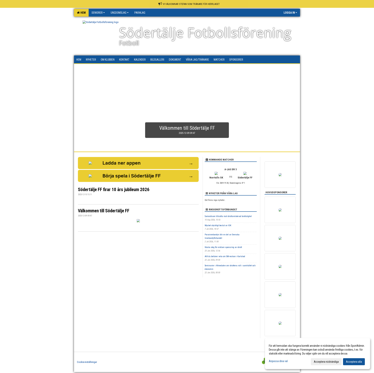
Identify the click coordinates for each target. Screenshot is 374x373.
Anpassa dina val (278, 361)
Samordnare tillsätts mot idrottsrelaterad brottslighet (228, 216)
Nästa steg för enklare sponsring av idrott (223, 247)
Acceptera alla (354, 361)
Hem (82, 12)
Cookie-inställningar (87, 362)
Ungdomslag (118, 12)
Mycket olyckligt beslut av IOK (218, 225)
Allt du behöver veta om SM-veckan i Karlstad (225, 256)
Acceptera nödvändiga (326, 361)
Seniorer (97, 12)
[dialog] (317, 353)
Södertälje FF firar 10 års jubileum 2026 (113, 189)
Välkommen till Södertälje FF (103, 210)
